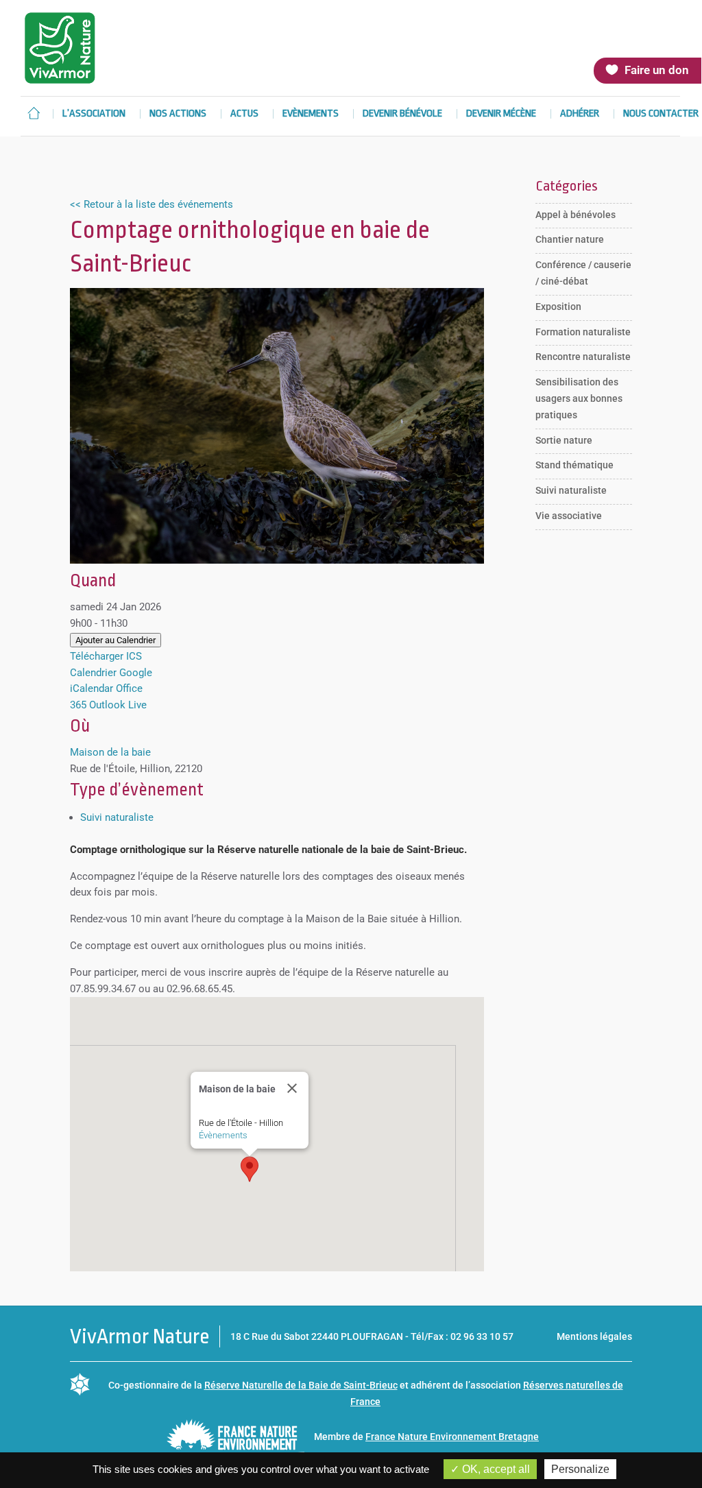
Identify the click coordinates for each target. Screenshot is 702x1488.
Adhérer (579, 114)
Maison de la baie (110, 752)
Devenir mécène (501, 114)
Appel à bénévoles (575, 214)
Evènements (310, 114)
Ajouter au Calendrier (115, 640)
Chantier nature (569, 239)
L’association (93, 114)
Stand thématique (574, 464)
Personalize (580, 1469)
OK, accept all (494, 1469)
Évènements (223, 1135)
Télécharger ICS (106, 656)
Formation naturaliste (583, 331)
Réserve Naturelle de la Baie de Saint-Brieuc (301, 1385)
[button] (249, 1169)
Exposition (558, 306)
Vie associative (568, 515)
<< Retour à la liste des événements (151, 204)
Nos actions (177, 114)
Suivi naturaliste (117, 817)
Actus (244, 114)
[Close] (292, 1088)
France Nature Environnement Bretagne (452, 1436)
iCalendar (91, 688)
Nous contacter (661, 114)
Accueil (33, 113)
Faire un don (657, 70)
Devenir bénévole (402, 114)
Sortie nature (563, 440)
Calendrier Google (111, 673)
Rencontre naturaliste (583, 356)
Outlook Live (118, 705)
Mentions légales (594, 1336)
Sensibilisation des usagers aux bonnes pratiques (578, 398)
